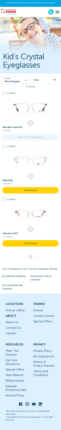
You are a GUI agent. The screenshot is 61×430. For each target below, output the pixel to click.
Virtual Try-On (30, 190)
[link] (30, 108)
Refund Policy (15, 395)
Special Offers (42, 321)
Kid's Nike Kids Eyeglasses (14, 276)
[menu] (57, 11)
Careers (11, 333)
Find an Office (15, 310)
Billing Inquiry (15, 380)
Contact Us (13, 327)
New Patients (14, 375)
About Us (12, 322)
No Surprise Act (43, 356)
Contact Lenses (43, 316)
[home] (8, 12)
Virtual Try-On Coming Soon (30, 137)
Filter (36, 80)
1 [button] (30, 257)
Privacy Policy (42, 351)
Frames (38, 310)
